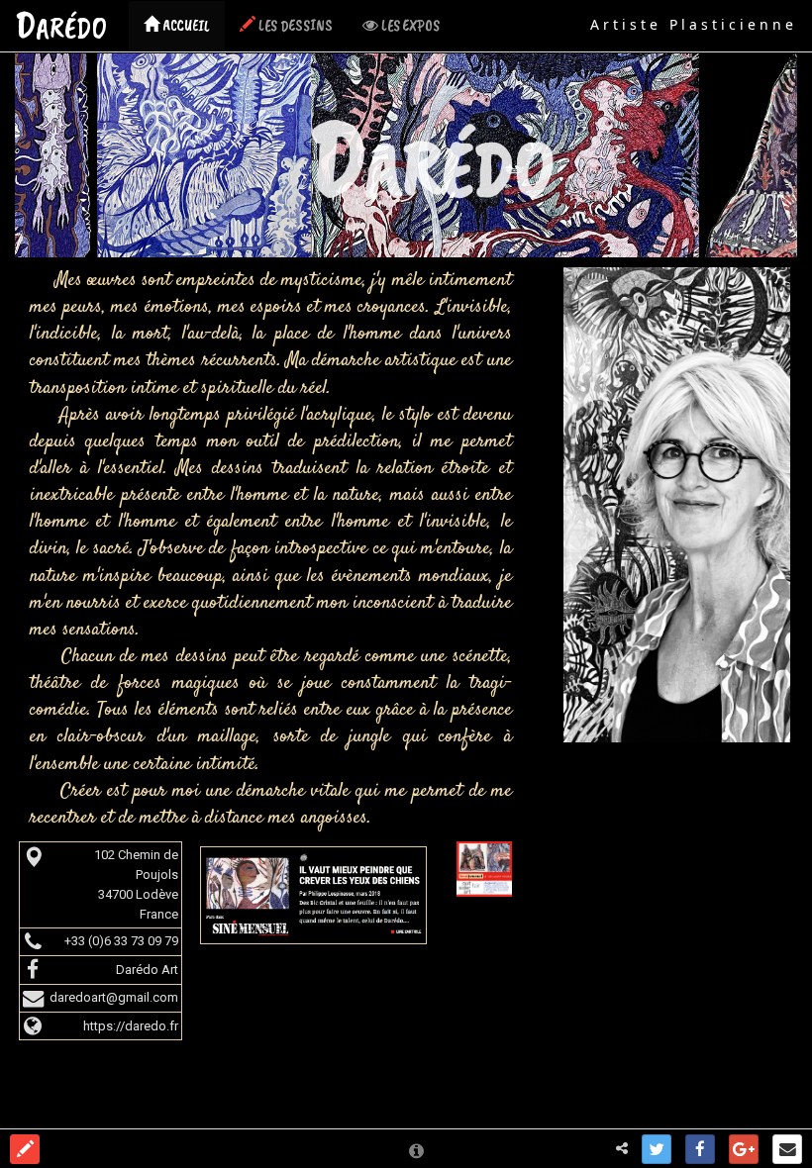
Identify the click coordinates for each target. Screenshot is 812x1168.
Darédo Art (147, 969)
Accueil (184, 26)
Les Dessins (294, 26)
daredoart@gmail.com (114, 997)
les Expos (409, 26)
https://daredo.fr (130, 1026)
